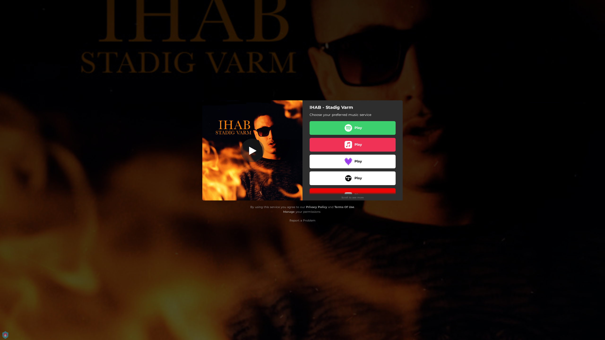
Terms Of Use (344, 207)
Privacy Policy (316, 207)
